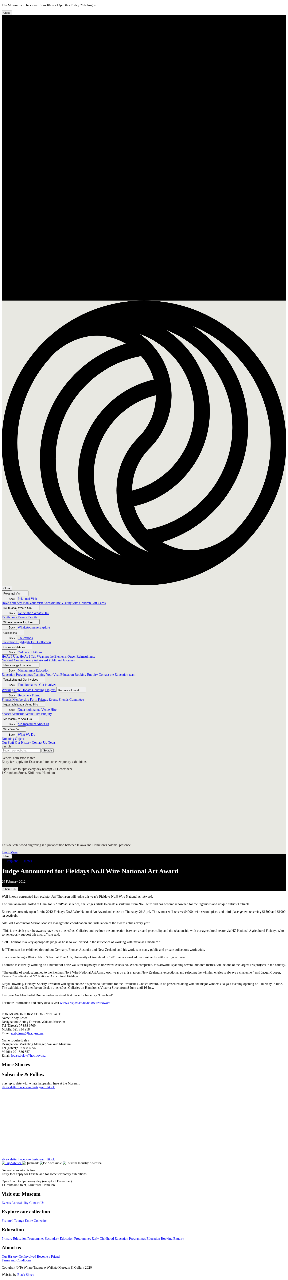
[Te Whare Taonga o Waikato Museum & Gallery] (144, 298)
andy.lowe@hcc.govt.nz (27, 1033)
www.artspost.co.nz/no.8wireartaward (85, 1003)
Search (6, 746)
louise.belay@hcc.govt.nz (28, 1055)
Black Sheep (25, 1274)
